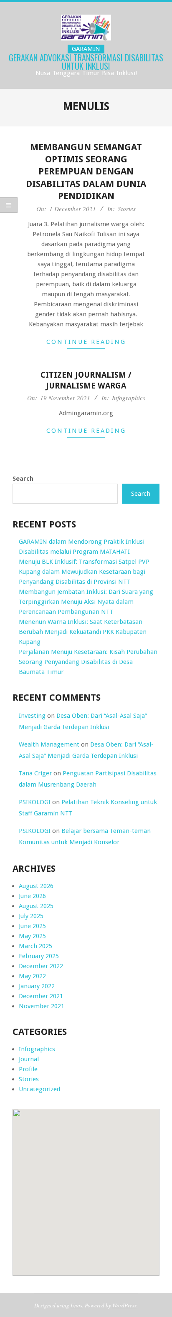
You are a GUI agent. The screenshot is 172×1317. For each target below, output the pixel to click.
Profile (28, 1069)
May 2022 (32, 976)
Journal (29, 1059)
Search (23, 478)
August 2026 (36, 886)
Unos (76, 1305)
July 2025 (31, 916)
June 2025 (32, 926)
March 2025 (35, 946)
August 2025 (36, 906)
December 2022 (41, 966)
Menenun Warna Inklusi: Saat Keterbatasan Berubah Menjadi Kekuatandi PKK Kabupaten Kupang (83, 632)
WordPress (124, 1305)
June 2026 (32, 896)
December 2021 (41, 996)
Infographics (128, 398)
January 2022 (37, 986)
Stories (127, 208)
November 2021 (41, 1006)
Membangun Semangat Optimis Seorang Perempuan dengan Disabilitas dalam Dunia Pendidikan (86, 171)
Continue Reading (86, 342)
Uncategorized (39, 1089)
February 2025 (39, 956)
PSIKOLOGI (35, 802)
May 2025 (32, 936)
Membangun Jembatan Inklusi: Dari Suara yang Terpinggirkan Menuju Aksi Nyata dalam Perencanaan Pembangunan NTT (86, 602)
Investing (32, 715)
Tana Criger (35, 773)
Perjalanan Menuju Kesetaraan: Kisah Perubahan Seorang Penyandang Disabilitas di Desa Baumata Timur (88, 662)
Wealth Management (49, 744)
